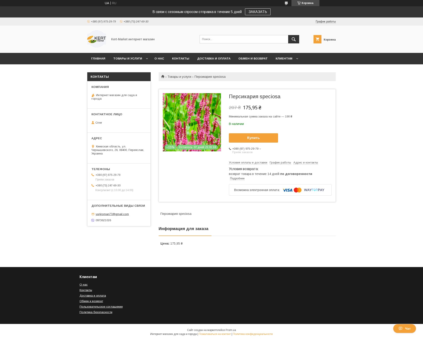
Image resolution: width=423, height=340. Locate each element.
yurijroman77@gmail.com (112, 214)
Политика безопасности (96, 312)
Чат (408, 328)
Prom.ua (231, 330)
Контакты (180, 58)
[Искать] (293, 39)
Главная (98, 58)
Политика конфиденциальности (253, 334)
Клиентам (284, 58)
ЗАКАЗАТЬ (258, 12)
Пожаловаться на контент (215, 334)
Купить (253, 138)
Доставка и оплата (213, 58)
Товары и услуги (127, 58)
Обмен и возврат (253, 58)
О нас (159, 58)
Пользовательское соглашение (101, 306)
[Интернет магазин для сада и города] (96, 47)
